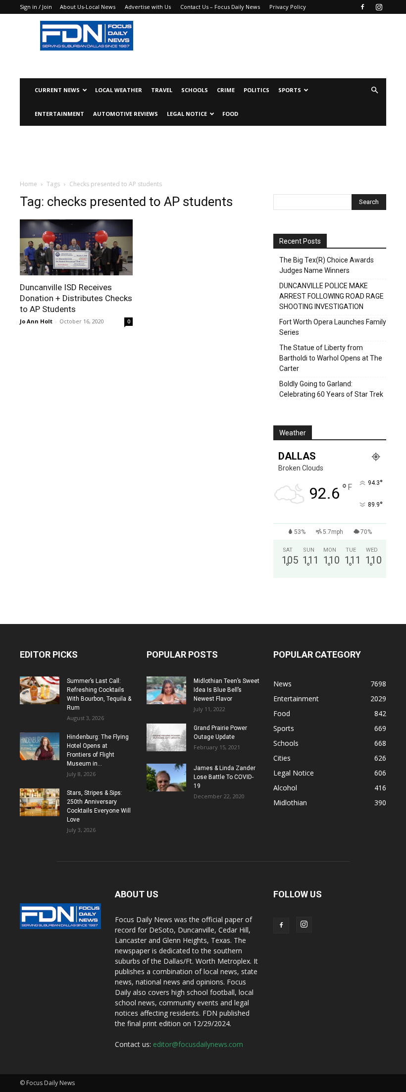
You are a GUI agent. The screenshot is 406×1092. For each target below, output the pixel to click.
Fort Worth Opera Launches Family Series (332, 327)
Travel (161, 90)
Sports (289, 90)
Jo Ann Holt (36, 321)
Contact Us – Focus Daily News (220, 6)
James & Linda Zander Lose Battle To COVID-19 (224, 777)
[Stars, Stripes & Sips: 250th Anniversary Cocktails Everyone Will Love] (39, 802)
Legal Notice (187, 113)
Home (28, 184)
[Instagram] (378, 7)
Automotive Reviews (125, 113)
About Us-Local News (87, 6)
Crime (226, 90)
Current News (57, 90)
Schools (194, 90)
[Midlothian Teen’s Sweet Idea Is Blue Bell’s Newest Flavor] (166, 690)
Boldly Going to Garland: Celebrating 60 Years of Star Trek (331, 389)
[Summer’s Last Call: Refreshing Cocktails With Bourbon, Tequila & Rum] (39, 690)
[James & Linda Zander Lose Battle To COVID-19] (166, 777)
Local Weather (118, 90)
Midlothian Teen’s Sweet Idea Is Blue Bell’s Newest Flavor (226, 689)
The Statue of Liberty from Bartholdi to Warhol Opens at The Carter (330, 358)
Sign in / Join (36, 6)
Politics (256, 90)
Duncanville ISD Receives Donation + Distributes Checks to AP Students (76, 298)
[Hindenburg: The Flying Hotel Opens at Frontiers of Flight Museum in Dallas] (39, 746)
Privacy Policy (287, 6)
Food (230, 113)
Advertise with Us (148, 6)
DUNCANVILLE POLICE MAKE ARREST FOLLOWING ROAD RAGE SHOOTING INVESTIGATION (331, 296)
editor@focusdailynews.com (198, 1044)
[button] (374, 90)
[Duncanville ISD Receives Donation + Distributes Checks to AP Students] (76, 247)
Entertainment (59, 113)
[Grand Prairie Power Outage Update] (166, 737)
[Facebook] (362, 7)
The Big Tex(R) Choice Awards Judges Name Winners (326, 265)
